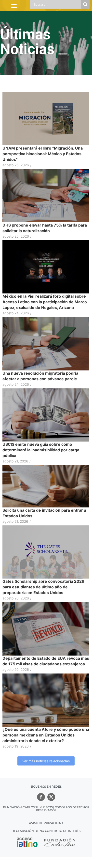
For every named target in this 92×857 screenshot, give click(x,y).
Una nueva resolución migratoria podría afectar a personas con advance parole (40, 376)
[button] (14, 5)
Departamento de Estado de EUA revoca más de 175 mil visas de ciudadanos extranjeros (45, 661)
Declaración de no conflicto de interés (46, 831)
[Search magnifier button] (85, 4)
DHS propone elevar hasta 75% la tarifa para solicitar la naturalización (44, 228)
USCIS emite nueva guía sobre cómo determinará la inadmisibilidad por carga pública (40, 450)
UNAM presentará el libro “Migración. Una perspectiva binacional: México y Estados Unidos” (42, 154)
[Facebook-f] (41, 797)
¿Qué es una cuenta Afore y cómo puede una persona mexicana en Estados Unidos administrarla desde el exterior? (45, 735)
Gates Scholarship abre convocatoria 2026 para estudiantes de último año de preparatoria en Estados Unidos (43, 587)
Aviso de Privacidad (46, 823)
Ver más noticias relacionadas (46, 761)
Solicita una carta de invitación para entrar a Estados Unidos (44, 513)
